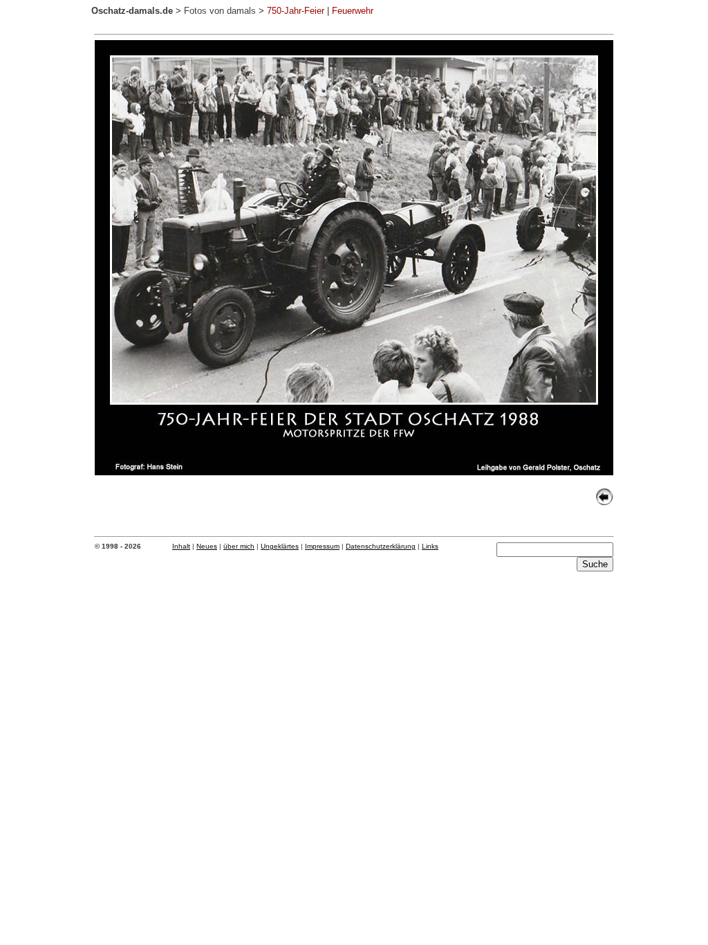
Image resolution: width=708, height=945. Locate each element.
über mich (238, 546)
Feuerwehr (352, 11)
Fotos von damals (220, 11)
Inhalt (181, 546)
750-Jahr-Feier (295, 11)
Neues (206, 546)
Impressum (322, 546)
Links (430, 546)
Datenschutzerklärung (381, 546)
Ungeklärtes (280, 546)
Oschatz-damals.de (132, 11)
